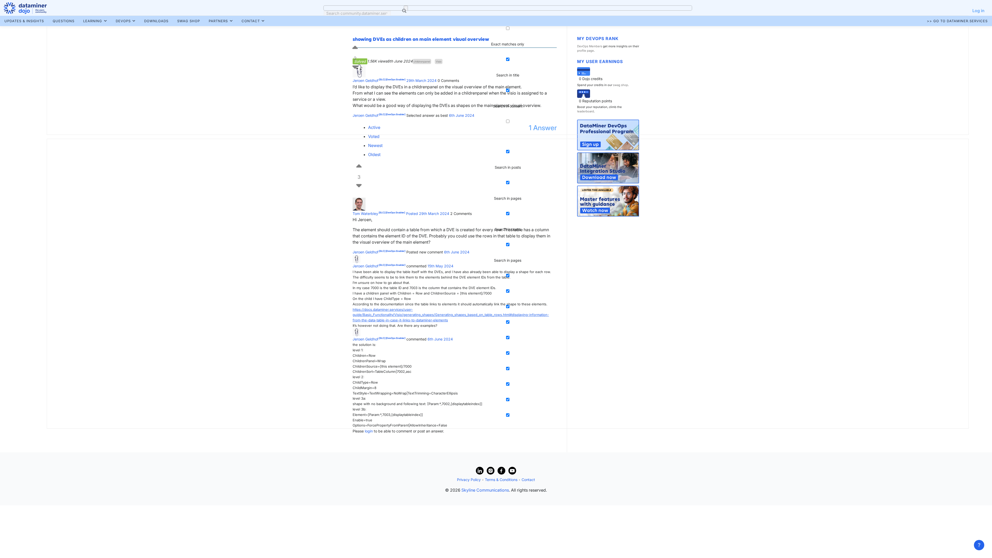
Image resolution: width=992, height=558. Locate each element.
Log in (978, 10)
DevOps (123, 21)
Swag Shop (188, 21)
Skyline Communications (485, 490)
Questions (63, 21)
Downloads (156, 21)
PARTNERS (218, 21)
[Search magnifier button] (406, 8)
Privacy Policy (469, 479)
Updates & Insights (24, 21)
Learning (92, 21)
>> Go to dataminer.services (957, 21)
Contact (251, 21)
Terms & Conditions (501, 479)
